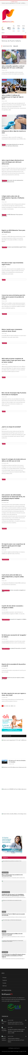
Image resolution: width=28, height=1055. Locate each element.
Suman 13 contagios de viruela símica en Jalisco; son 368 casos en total (14, 460)
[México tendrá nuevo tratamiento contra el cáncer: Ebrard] (14, 320)
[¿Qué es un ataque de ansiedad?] (14, 417)
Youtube (4, 983)
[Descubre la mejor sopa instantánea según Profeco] (14, 253)
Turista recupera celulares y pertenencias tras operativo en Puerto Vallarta (16, 1040)
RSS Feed (4, 985)
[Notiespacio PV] (8, 15)
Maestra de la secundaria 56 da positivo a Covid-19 (14, 665)
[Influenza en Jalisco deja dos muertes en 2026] (14, 122)
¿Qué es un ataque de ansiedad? (11, 427)
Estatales (4, 79)
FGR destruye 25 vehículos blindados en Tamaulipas (17, 761)
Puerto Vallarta (6, 590)
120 (25, 1020)
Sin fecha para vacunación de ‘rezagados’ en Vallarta (14, 636)
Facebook (4, 980)
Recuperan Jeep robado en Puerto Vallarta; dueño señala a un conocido (15, 1023)
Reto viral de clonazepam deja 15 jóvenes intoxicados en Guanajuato (14, 394)
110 (25, 1027)
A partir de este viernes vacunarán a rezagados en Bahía (12, 607)
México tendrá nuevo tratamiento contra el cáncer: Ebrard (12, 330)
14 (11, 705)
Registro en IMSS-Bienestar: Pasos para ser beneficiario (13, 231)
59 (25, 1036)
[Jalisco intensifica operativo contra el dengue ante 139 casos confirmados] (14, 57)
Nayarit (4, 214)
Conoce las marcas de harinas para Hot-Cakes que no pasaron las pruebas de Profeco (13, 297)
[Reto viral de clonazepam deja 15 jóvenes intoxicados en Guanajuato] (14, 383)
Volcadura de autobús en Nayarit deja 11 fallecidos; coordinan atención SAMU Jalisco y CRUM (16, 1031)
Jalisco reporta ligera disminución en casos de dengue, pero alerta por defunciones (13, 162)
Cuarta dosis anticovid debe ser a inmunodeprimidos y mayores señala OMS (13, 577)
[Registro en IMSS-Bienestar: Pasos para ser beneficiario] (14, 221)
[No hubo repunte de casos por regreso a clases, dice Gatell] (14, 684)
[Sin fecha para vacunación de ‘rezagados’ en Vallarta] (14, 626)
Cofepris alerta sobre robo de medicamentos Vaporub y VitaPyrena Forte (13, 198)
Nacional (4, 180)
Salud (4, 50)
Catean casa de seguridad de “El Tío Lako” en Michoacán (14, 3)
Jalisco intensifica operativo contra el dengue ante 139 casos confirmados (13, 67)
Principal (4, 977)
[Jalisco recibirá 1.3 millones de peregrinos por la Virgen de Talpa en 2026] (14, 86)
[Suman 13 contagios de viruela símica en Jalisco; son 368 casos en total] (14, 450)
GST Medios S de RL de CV (14, 1048)
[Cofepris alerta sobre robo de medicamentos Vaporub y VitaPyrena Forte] (14, 187)
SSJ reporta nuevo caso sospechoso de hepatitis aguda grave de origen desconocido (13, 546)
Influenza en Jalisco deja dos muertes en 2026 (14, 132)
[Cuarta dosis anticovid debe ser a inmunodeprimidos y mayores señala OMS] (14, 565)
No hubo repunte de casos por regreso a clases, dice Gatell (14, 694)
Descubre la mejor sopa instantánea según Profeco (12, 264)
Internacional (5, 559)
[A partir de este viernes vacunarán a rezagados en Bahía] (14, 596)
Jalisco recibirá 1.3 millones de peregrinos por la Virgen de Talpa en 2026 (12, 97)
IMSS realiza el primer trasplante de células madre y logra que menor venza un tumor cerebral (13, 360)
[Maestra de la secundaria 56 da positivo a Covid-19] (14, 655)
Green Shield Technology (13, 1051)
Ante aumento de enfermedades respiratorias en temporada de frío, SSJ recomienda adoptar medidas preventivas (13, 497)
